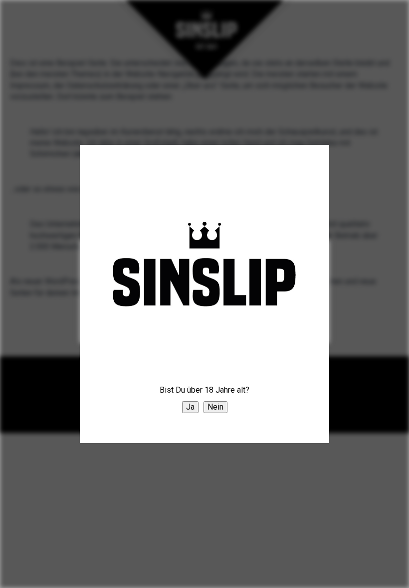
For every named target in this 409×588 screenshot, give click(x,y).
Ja (190, 407)
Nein (215, 407)
